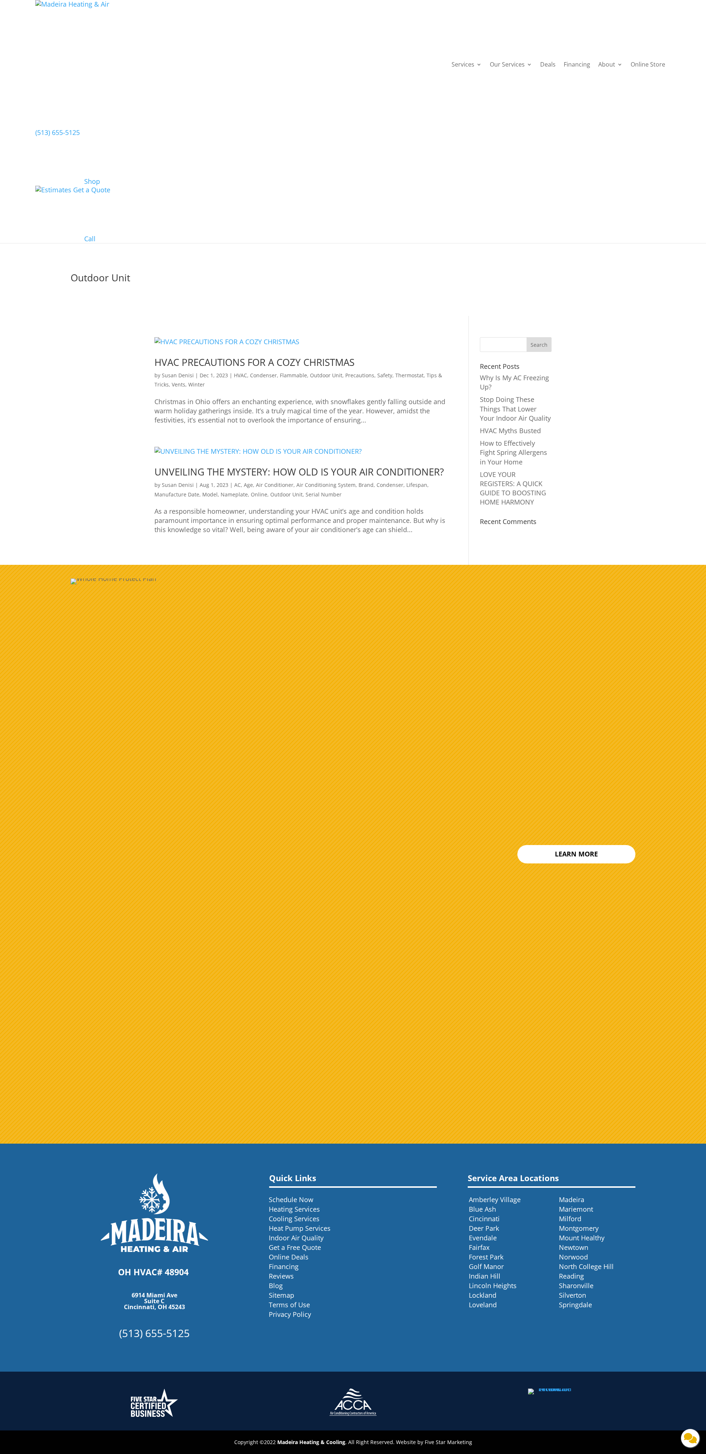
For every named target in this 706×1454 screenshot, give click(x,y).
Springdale (575, 1304)
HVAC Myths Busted (510, 430)
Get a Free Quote (295, 1247)
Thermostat (409, 375)
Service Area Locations (513, 1177)
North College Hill (586, 1266)
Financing (577, 64)
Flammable (293, 375)
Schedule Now (291, 1199)
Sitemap (281, 1295)
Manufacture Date (176, 494)
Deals (548, 64)
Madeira (571, 1199)
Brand (366, 484)
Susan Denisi (178, 375)
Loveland (483, 1304)
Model (210, 494)
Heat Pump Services (300, 1228)
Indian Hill (484, 1276)
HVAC (240, 375)
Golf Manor (486, 1266)
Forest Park (486, 1256)
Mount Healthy (582, 1237)
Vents (178, 384)
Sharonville (576, 1285)
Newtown (573, 1247)
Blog (276, 1285)
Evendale (483, 1237)
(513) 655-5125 (57, 132)
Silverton (572, 1295)
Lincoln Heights (493, 1285)
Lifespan (416, 484)
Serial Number (324, 494)
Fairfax (479, 1247)
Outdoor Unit (326, 375)
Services (463, 64)
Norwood (573, 1256)
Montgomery (579, 1228)
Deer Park (484, 1228)
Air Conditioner (274, 484)
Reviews (281, 1276)
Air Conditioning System (326, 484)
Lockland (482, 1295)
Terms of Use (289, 1304)
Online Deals (289, 1256)
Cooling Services (294, 1218)
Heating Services (294, 1209)
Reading (571, 1276)
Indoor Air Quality (296, 1237)
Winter (196, 384)
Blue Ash (482, 1209)
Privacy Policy (290, 1314)
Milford (570, 1218)
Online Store (648, 64)
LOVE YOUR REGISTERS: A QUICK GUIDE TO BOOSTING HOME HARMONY (513, 488)
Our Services (507, 64)
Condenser (263, 375)
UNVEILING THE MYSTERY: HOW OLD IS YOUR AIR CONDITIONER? (299, 471)
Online (259, 494)
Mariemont (576, 1209)
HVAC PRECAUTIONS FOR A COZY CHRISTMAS (254, 362)
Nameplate (234, 494)
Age (248, 484)
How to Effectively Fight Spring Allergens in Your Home (513, 452)
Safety (384, 375)
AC (237, 484)
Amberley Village (495, 1199)
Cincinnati (484, 1218)
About (606, 64)
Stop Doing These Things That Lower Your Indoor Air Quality (515, 408)
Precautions (359, 375)
